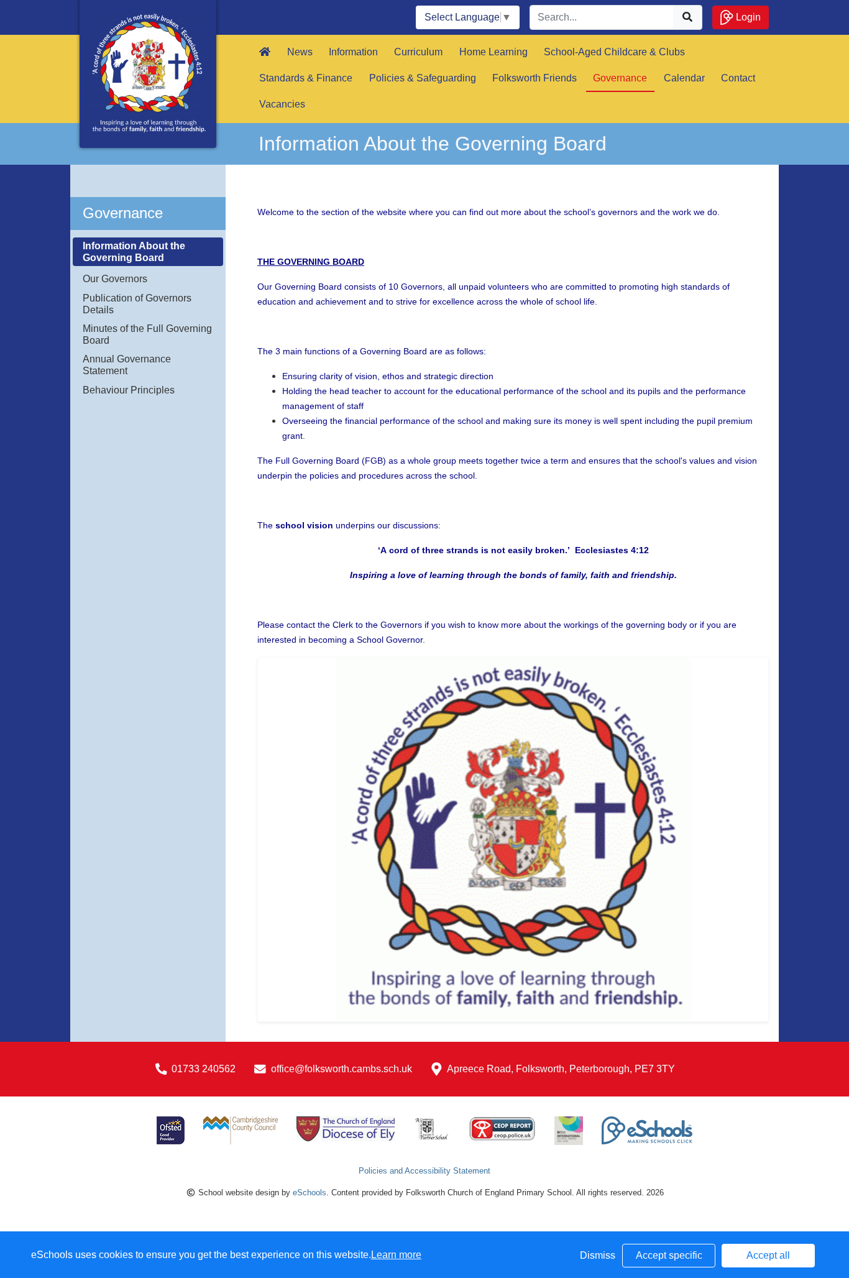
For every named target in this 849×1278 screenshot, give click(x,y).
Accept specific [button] (669, 1255)
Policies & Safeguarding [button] (422, 78)
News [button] (300, 52)
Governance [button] (620, 78)
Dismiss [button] (597, 1255)
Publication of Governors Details (137, 304)
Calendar (684, 78)
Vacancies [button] (282, 104)
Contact (738, 78)
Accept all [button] (768, 1255)
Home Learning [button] (493, 52)
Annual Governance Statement (127, 365)
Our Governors (115, 279)
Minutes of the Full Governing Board (147, 334)
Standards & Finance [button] (305, 78)
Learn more (396, 1254)
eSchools (309, 1192)
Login (747, 17)
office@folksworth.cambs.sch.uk (341, 1069)
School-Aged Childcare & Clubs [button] (614, 52)
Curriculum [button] (418, 52)
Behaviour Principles (129, 390)
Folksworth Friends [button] (534, 78)
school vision (304, 525)
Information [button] (353, 52)
